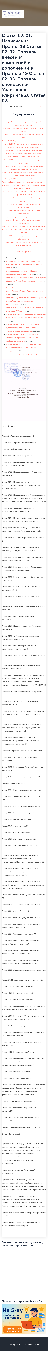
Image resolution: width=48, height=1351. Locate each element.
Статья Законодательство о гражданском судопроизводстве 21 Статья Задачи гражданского (23, 347)
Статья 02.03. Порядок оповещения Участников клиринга (23, 141)
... (33, 354)
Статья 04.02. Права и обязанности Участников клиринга (23, 226)
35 (37, 354)
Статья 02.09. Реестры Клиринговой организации (23, 179)
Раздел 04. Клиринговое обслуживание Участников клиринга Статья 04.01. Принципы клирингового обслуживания (23, 220)
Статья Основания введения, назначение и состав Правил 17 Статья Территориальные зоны (24, 291)
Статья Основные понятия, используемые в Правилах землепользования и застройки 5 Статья (24, 264)
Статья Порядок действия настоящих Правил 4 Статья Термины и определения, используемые (26, 301)
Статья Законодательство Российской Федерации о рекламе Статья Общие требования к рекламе (22, 337)
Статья (38, 107)
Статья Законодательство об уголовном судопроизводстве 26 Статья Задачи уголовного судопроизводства (22, 327)
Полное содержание (23, 252)
